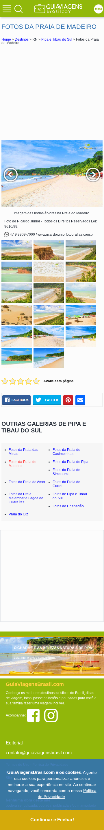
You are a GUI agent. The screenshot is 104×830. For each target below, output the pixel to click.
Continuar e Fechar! (52, 819)
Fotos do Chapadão (68, 506)
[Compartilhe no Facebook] (16, 400)
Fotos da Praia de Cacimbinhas (66, 452)
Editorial (14, 742)
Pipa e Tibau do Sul (56, 39)
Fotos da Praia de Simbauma (66, 472)
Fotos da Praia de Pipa (70, 462)
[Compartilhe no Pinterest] (68, 400)
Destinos (22, 39)
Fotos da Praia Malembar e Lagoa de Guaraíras (26, 498)
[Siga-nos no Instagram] (52, 714)
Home (6, 39)
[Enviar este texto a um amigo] (80, 400)
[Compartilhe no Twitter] (47, 400)
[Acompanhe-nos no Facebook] (35, 714)
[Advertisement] (52, 92)
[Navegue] (8, 9)
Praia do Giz (18, 514)
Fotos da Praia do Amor (27, 482)
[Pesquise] (18, 9)
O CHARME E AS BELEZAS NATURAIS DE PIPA (53, 648)
